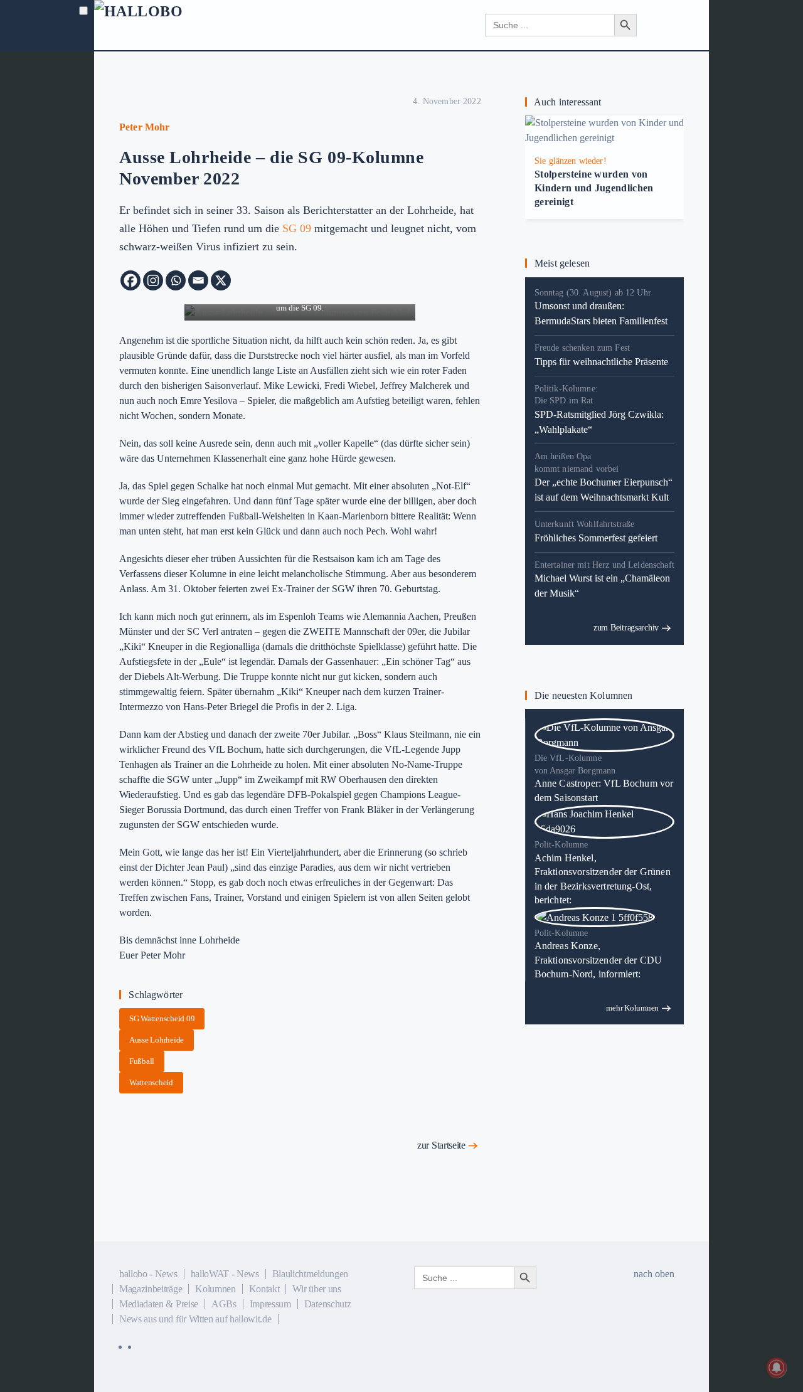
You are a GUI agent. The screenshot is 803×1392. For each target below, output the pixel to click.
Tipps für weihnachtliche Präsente (601, 361)
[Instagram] (153, 280)
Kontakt (264, 1288)
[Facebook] (130, 280)
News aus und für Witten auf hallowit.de (195, 1319)
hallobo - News (148, 1273)
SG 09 (296, 228)
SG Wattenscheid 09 (161, 1018)
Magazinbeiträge (150, 1288)
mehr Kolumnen (632, 1007)
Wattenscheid (151, 1082)
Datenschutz (327, 1304)
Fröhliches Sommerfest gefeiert (595, 538)
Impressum (270, 1304)
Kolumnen (215, 1288)
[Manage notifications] (777, 1367)
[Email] (198, 280)
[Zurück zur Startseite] (169, 25)
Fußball (141, 1061)
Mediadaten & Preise (158, 1304)
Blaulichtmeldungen (310, 1273)
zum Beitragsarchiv (626, 627)
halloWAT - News (225, 1273)
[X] (221, 280)
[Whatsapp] (176, 280)
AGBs (224, 1304)
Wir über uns (316, 1288)
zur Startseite (441, 1145)
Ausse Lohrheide (156, 1039)
